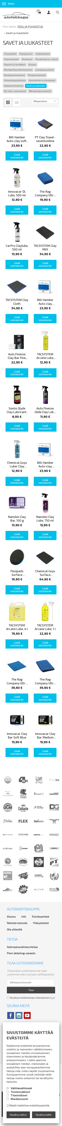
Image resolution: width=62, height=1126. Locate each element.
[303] (8, 783)
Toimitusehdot (40, 916)
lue (52, 997)
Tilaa (31, 990)
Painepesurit (26, 53)
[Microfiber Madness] (39, 852)
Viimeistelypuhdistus (15, 80)
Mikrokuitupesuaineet (40, 91)
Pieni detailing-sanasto (21, 953)
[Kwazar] (23, 852)
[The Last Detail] (8, 893)
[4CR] (23, 783)
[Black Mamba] (23, 797)
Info (23, 916)
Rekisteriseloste (17, 923)
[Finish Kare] (8, 825)
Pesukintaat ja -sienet (46, 59)
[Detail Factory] (39, 811)
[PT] (54, 866)
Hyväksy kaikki (43, 1114)
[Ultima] (39, 893)
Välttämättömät (21, 1088)
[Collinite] (23, 811)
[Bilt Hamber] (8, 797)
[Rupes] (8, 879)
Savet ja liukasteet (35, 85)
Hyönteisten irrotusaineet (42, 80)
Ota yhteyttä (14, 929)
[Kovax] (54, 838)
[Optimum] (23, 866)
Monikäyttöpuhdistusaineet (18, 69)
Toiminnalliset (20, 1091)
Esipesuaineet (11, 59)
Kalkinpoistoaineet (13, 85)
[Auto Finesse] (39, 783)
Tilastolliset (19, 1095)
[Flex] (23, 825)
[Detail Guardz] (54, 811)
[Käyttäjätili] (48, 12)
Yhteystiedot (41, 923)
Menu (11, 3)
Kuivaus (32, 64)
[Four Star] (54, 825)
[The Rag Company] (23, 892)
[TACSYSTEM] (54, 879)
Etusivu (11, 916)
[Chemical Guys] (8, 811)
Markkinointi (19, 1098)
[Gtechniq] (23, 838)
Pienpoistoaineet (37, 75)
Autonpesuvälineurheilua (22, 946)
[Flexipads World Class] (39, 825)
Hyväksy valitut (18, 1114)
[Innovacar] (39, 838)
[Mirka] (54, 852)
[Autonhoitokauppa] (16, 15)
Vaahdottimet (43, 53)
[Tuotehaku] (57, 12)
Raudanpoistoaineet (14, 75)
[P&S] (39, 866)
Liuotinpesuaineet (44, 69)
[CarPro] (54, 794)
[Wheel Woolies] (54, 893)
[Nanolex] (8, 866)
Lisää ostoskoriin (16, 156)
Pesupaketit (10, 53)
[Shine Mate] (23, 878)
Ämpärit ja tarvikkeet (14, 64)
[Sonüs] (39, 879)
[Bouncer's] (39, 794)
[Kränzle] (8, 852)
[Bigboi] (54, 780)
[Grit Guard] (8, 838)
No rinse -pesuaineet (15, 91)
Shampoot (27, 59)
